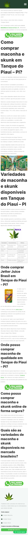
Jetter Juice (19, 309)
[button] (25, 4)
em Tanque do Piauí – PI (10, 27)
